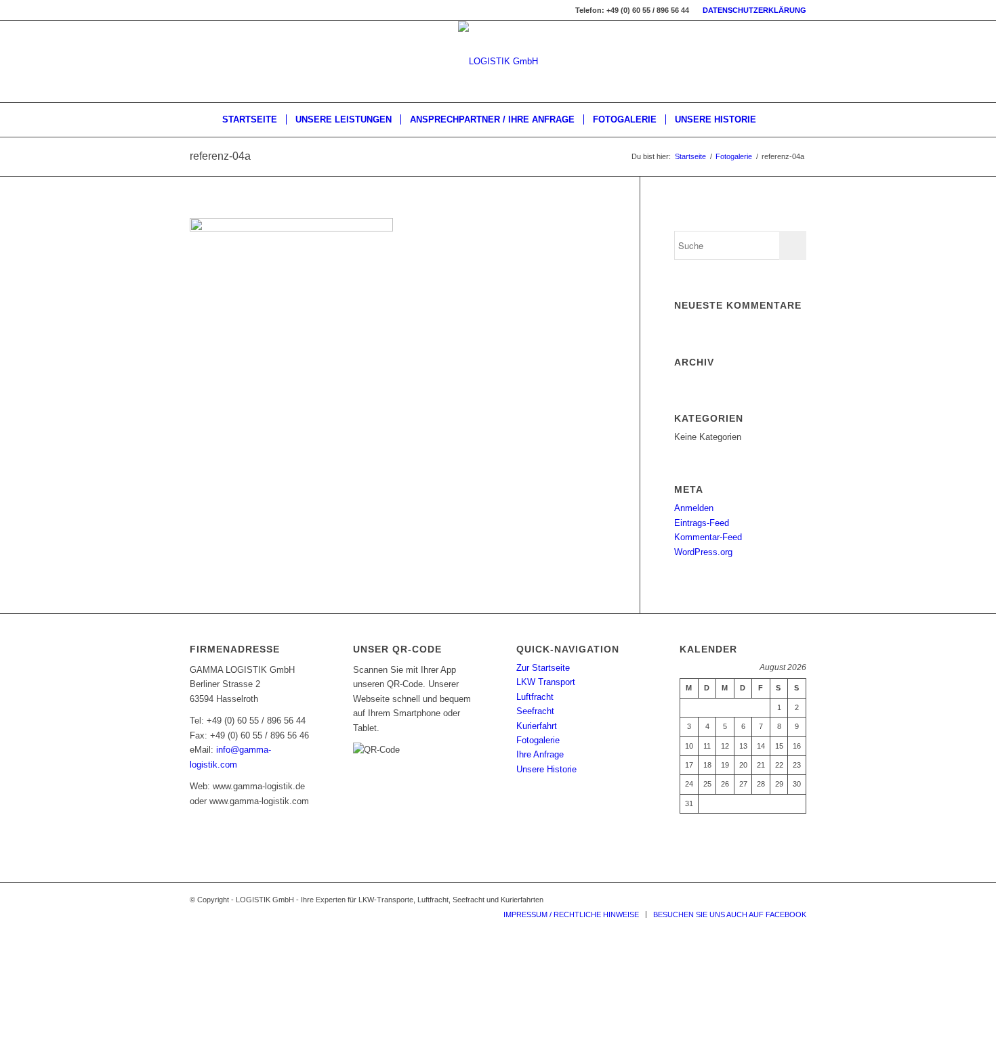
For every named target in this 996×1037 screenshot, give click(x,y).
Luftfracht (535, 697)
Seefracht (535, 711)
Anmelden (693, 508)
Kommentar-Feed (708, 537)
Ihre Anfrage (540, 754)
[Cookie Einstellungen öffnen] (101, 1029)
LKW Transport (545, 682)
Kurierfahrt (536, 726)
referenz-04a (220, 156)
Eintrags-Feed (701, 523)
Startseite (690, 156)
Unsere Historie (546, 769)
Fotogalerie (733, 156)
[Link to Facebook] (796, 899)
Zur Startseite (543, 668)
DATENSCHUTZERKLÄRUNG (754, 10)
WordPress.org (703, 552)
